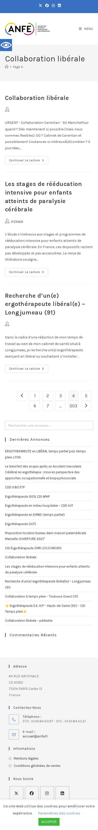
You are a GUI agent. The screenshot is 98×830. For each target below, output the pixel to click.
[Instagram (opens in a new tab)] (53, 6)
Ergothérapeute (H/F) (20, 524)
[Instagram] (47, 793)
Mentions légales (26, 758)
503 (73, 406)
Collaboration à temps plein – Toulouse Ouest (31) (41, 596)
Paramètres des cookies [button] (59, 813)
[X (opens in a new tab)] (40, 6)
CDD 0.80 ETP (15, 487)
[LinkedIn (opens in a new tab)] (58, 6)
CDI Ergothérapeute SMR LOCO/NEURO (33, 548)
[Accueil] (6, 67)
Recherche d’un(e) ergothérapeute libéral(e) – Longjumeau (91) (45, 304)
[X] (16, 793)
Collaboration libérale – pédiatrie (29, 620)
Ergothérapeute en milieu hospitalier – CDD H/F (39, 505)
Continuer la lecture (28, 159)
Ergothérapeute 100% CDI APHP (27, 496)
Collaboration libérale (37, 97)
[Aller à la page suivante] (86, 406)
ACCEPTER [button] (49, 822)
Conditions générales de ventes (37, 766)
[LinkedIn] (62, 793)
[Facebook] (32, 793)
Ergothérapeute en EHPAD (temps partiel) (35, 515)
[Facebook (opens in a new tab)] (47, 6)
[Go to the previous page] (22, 396)
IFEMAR (17, 222)
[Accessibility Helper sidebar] (6, 45)
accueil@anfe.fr (35, 736)
